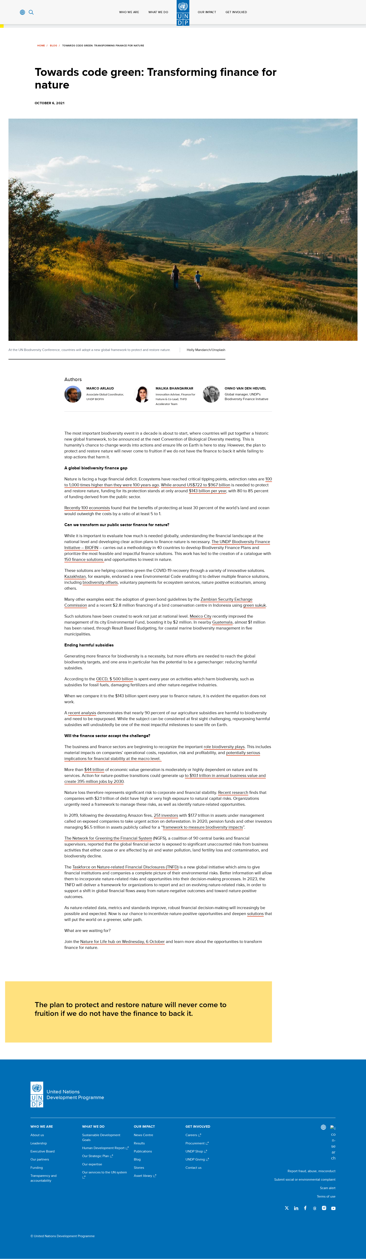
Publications (143, 1151)
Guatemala (222, 622)
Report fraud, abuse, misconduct (312, 1171)
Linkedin (296, 1208)
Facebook (305, 1208)
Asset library (143, 1175)
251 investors (166, 815)
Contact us (193, 1167)
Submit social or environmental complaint (305, 1179)
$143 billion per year (207, 491)
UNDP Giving (196, 1159)
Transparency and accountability (43, 1178)
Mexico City (200, 616)
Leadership (38, 1143)
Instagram (324, 1208)
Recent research (233, 792)
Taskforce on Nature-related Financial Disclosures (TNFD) (125, 867)
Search (31, 12)
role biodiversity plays (224, 746)
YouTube (333, 1208)
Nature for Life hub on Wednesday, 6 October (122, 941)
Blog (53, 45)
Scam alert (328, 1188)
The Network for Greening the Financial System (108, 838)
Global (22, 12)
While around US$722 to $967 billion (195, 485)
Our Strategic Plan (96, 1156)
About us (37, 1135)
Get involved (236, 12)
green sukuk (254, 605)
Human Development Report (103, 1148)
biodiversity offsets (100, 582)
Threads (315, 1208)
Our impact (207, 12)
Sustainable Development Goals (101, 1137)
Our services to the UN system (104, 1172)
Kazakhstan (75, 576)
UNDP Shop (195, 1151)
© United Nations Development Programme (62, 1236)
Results (139, 1143)
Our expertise (92, 1164)
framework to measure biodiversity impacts (203, 827)
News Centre (143, 1135)
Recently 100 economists (87, 508)
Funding (36, 1167)
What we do (158, 12)
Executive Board (42, 1151)
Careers (192, 1135)
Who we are (129, 12)
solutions (255, 913)
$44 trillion (94, 769)
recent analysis (82, 713)
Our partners (39, 1159)
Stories (139, 1167)
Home (41, 45)
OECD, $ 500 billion (114, 679)
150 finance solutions (84, 559)
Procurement (195, 1143)
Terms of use (326, 1196)
